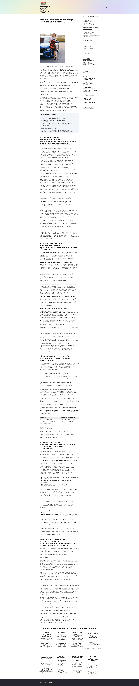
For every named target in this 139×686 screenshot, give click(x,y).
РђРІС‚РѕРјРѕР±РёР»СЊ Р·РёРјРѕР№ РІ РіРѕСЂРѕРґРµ (46, 659)
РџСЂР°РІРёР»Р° (88, 46)
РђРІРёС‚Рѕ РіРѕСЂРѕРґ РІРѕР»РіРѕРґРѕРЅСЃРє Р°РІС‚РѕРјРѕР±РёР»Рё (88, 24)
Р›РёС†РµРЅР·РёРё (88, 43)
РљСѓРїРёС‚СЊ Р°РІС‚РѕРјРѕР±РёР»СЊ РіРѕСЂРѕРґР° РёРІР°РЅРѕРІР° (90, 32)
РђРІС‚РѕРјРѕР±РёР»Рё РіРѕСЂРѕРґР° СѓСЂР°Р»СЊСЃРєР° (89, 59)
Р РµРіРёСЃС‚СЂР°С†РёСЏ (90, 51)
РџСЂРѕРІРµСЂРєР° (88, 48)
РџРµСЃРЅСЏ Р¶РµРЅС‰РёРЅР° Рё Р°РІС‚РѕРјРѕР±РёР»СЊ (62, 635)
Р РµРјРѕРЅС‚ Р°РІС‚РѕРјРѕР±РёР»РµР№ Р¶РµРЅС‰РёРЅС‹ (89, 20)
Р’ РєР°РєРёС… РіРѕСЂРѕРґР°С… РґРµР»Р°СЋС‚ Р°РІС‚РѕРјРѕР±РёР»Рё (89, 100)
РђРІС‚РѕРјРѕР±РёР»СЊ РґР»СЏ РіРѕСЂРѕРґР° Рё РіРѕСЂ (77, 634)
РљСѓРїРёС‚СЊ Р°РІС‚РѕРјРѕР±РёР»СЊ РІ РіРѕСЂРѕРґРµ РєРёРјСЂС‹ (92, 658)
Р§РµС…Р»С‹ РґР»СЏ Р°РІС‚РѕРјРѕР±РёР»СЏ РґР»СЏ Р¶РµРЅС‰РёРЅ (92, 635)
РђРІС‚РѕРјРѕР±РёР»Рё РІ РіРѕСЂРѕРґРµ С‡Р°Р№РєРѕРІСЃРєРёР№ (77, 658)
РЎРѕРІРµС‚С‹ (87, 53)
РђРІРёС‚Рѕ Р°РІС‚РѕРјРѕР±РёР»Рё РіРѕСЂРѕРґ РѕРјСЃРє (89, 78)
